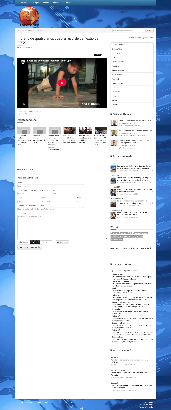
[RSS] (71, 402)
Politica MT (116, 96)
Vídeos (46, 3)
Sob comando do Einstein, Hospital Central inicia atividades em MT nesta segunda (134, 167)
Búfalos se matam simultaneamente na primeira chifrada (25, 140)
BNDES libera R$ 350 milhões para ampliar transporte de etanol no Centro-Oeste (134, 179)
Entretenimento (118, 62)
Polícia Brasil (117, 87)
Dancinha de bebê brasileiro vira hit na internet (85, 139)
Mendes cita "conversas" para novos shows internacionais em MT (134, 190)
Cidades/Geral (117, 49)
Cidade (43, 198)
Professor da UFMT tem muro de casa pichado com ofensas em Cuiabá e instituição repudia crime (132, 333)
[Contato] (66, 402)
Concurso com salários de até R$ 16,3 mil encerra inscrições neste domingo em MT (130, 305)
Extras (56, 3)
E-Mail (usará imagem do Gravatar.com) (32, 190)
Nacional (115, 79)
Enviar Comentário (31, 247)
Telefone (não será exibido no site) (30, 205)
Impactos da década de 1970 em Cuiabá (135, 120)
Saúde (114, 100)
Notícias (23, 3)
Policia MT (116, 92)
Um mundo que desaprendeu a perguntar (136, 130)
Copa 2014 (116, 53)
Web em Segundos (146, 407)
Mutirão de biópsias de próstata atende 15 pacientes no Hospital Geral (130, 291)
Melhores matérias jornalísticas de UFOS (39, 139)
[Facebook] (64, 402)
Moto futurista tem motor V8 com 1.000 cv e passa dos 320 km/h (100, 140)
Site (53, 190)
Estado (78, 198)
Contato (68, 3)
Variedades (116, 105)
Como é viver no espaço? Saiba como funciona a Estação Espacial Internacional (53, 142)
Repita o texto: (23, 242)
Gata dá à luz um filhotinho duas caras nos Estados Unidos (69, 139)
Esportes (115, 66)
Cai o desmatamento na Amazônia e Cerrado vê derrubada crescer (132, 202)
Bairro (19, 198)
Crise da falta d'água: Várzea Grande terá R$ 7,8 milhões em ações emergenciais (132, 340)
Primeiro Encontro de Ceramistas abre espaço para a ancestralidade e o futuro (132, 277)
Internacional (40, 30)
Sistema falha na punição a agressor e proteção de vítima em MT (132, 213)
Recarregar (63, 242)
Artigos (36, 3)
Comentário (22, 213)
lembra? (122, 350)
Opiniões (123, 114)
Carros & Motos (118, 44)
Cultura (114, 57)
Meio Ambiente (118, 75)
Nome (20, 182)
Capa (22, 30)
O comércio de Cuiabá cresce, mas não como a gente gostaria (134, 141)
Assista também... (27, 119)
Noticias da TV (117, 83)
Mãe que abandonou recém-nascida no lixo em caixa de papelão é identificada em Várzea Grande (132, 298)
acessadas (123, 156)
